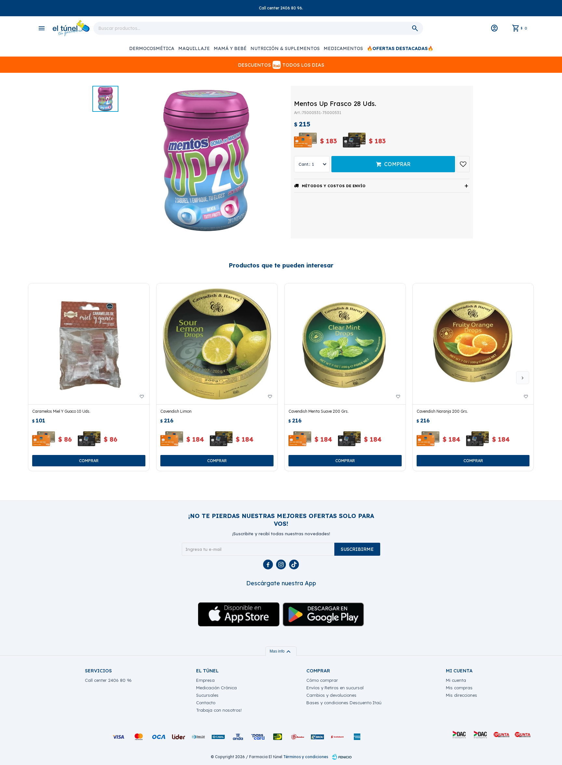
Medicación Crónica (216, 687)
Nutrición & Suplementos (285, 48)
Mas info (281, 651)
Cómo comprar (322, 680)
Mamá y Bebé (230, 48)
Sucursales (207, 695)
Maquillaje (194, 48)
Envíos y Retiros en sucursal (335, 687)
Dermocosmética (151, 48)
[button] (523, 378)
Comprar (397, 164)
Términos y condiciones (305, 756)
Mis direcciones (461, 695)
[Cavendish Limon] (216, 343)
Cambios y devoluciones (331, 695)
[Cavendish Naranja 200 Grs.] (473, 343)
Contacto (205, 702)
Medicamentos (343, 48)
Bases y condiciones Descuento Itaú (343, 702)
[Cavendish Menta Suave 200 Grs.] (345, 343)
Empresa (205, 680)
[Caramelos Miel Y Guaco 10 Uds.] (88, 343)
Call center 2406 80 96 (108, 680)
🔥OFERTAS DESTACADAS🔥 (400, 48)
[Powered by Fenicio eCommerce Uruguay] (342, 757)
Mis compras (459, 687)
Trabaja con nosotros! (219, 710)
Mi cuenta (456, 680)
